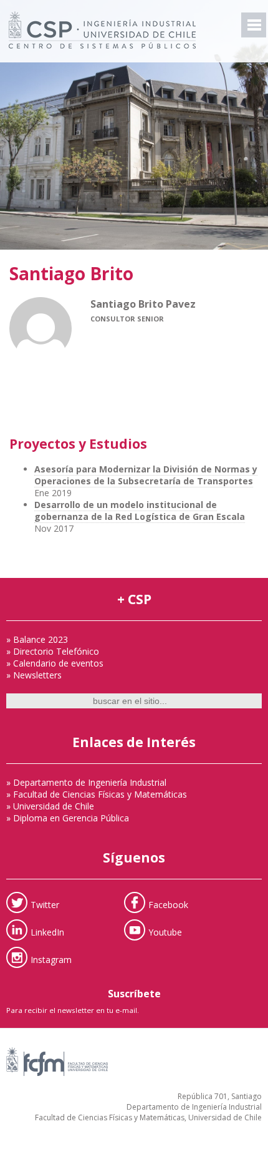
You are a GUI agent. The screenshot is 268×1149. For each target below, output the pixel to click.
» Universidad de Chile (50, 806)
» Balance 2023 (37, 639)
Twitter (45, 905)
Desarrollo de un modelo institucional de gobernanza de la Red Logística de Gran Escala (139, 510)
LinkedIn (47, 932)
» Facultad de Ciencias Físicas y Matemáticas (96, 794)
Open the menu (253, 24)
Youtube (165, 932)
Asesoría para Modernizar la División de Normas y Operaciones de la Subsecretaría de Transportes (145, 475)
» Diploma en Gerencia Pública (67, 818)
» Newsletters (34, 675)
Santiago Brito (71, 273)
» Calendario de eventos (54, 663)
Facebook (168, 905)
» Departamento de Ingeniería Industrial (86, 782)
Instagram (51, 960)
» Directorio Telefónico (52, 651)
